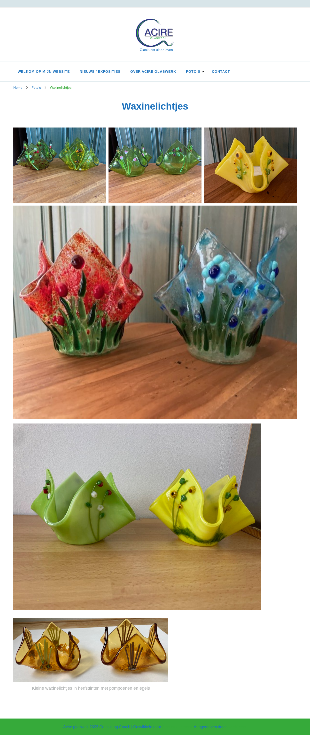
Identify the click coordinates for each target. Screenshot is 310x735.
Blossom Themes (177, 727)
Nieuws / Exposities (100, 71)
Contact (221, 71)
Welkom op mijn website (44, 71)
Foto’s (193, 71)
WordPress (236, 727)
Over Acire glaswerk (153, 71)
